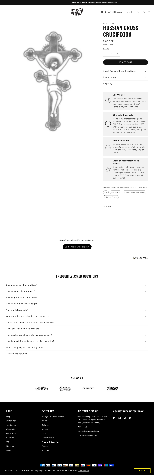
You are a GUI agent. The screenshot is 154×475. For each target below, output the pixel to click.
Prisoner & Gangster (50, 442)
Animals (45, 421)
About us (10, 446)
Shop (8, 417)
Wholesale (10, 429)
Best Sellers (115, 192)
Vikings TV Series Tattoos (53, 417)
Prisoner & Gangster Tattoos (134, 192)
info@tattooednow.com (87, 435)
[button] (5, 12)
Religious (45, 425)
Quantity (106, 49)
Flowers (45, 446)
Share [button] (108, 206)
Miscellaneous (48, 438)
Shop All (45, 450)
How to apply (11, 425)
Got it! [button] (142, 471)
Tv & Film (10, 438)
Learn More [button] (83, 471)
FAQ (8, 442)
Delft (44, 433)
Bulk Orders (11, 433)
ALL (105, 192)
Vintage (45, 429)
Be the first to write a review (77, 247)
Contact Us (82, 427)
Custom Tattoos (12, 421)
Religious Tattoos (110, 197)
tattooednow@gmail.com (88, 431)
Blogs (8, 450)
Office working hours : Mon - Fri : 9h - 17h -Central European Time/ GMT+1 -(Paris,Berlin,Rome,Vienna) (93, 420)
